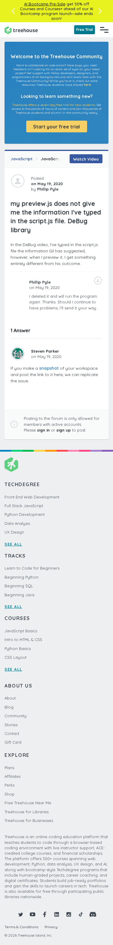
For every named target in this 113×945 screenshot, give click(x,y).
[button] (13, 11)
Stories (11, 724)
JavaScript (22, 158)
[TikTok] (81, 914)
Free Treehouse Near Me (28, 802)
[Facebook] (44, 914)
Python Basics (18, 648)
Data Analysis (17, 523)
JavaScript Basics (59, 158)
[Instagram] (68, 914)
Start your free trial (56, 127)
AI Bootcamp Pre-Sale (44, 4)
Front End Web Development (32, 497)
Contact (12, 733)
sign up (63, 430)
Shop (9, 794)
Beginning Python (22, 577)
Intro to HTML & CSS (23, 639)
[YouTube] (32, 914)
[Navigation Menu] (104, 29)
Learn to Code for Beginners (32, 568)
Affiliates (12, 776)
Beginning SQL (19, 585)
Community (16, 715)
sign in (43, 430)
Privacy (51, 927)
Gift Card (13, 742)
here (87, 85)
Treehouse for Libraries (27, 811)
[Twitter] (20, 914)
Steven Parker (45, 351)
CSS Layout (16, 657)
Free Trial (84, 29)
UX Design (14, 532)
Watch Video (86, 159)
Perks (9, 785)
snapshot (49, 368)
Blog (9, 707)
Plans (9, 767)
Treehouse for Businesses (29, 820)
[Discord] (93, 914)
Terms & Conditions (21, 927)
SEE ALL (13, 544)
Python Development (25, 514)
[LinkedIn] (56, 914)
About (10, 698)
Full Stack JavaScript (24, 505)
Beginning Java (19, 594)
